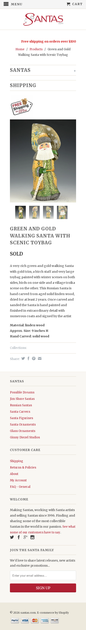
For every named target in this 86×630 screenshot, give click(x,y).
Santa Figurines (21, 418)
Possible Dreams (22, 392)
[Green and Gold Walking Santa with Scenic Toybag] (43, 160)
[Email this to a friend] (39, 358)
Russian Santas (21, 405)
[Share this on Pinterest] (33, 358)
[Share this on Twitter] (22, 358)
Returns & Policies (23, 467)
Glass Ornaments (22, 431)
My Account (18, 480)
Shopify (64, 612)
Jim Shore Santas (22, 399)
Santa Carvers (20, 412)
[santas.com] (43, 19)
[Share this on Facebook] (28, 358)
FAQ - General (20, 487)
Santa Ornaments (23, 424)
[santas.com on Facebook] (19, 537)
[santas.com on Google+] (26, 537)
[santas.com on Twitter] (12, 537)
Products (36, 49)
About (14, 474)
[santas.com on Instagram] (32, 537)
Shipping (16, 461)
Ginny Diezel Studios (25, 437)
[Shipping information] (41, 107)
